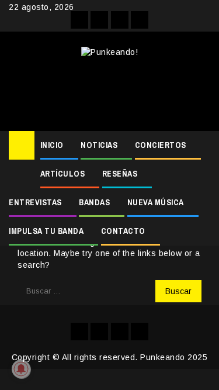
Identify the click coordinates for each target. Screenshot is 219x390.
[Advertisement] (109, 90)
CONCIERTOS (160, 145)
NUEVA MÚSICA (155, 202)
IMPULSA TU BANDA (46, 231)
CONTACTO (123, 231)
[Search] (201, 145)
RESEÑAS (120, 173)
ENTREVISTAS (35, 202)
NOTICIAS (99, 145)
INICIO (52, 145)
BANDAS (94, 202)
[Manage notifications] (21, 369)
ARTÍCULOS (62, 173)
